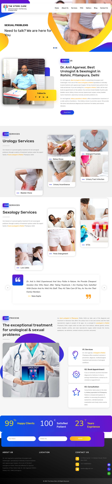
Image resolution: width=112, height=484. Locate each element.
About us (65, 8)
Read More (67, 112)
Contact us (104, 8)
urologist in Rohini (90, 87)
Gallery (88, 8)
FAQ (81, 8)
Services (74, 8)
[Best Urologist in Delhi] (15, 8)
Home (57, 8)
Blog (95, 8)
